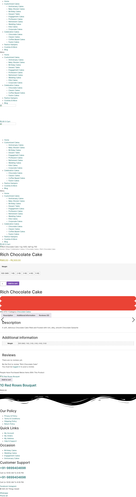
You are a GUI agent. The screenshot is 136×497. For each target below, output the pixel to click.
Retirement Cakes (15, 22)
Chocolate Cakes (15, 34)
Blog (6, 50)
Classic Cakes (14, 37)
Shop (8, 249)
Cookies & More (10, 47)
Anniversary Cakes (15, 6)
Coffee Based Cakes (16, 39)
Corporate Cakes (15, 29)
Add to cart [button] (6, 380)
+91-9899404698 (13, 468)
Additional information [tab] (26, 315)
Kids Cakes (13, 27)
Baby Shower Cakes (16, 9)
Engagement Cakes (16, 16)
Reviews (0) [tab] (44, 315)
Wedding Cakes (14, 24)
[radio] (4, 273)
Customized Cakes (11, 4)
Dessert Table (14, 14)
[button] (68, 52)
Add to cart (13, 283)
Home (6, 1)
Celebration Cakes (11, 32)
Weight (4, 266)
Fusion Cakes (13, 42)
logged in (16, 367)
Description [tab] (8, 315)
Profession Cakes (15, 19)
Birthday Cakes (14, 11)
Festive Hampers (11, 44)
